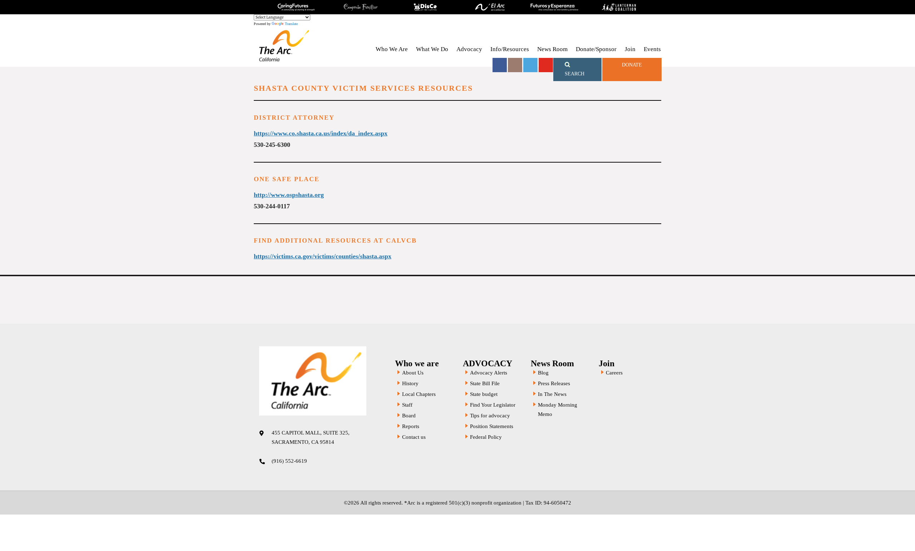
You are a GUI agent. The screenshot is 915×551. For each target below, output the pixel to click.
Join (630, 49)
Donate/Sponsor (596, 49)
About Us (413, 373)
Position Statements (491, 426)
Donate (632, 65)
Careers (614, 373)
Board (409, 415)
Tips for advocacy (490, 415)
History (410, 383)
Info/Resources (509, 49)
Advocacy (469, 49)
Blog (543, 373)
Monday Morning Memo (557, 409)
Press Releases (554, 383)
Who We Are (392, 49)
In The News (552, 394)
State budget (484, 394)
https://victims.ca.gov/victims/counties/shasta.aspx (322, 256)
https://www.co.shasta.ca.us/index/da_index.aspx (320, 133)
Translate (291, 24)
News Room (552, 49)
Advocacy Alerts (488, 373)
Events (652, 49)
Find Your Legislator (492, 405)
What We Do (432, 49)
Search (574, 73)
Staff (407, 405)
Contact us (414, 437)
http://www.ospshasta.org (289, 194)
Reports (410, 426)
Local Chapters (419, 394)
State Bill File (485, 383)
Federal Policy (486, 437)
